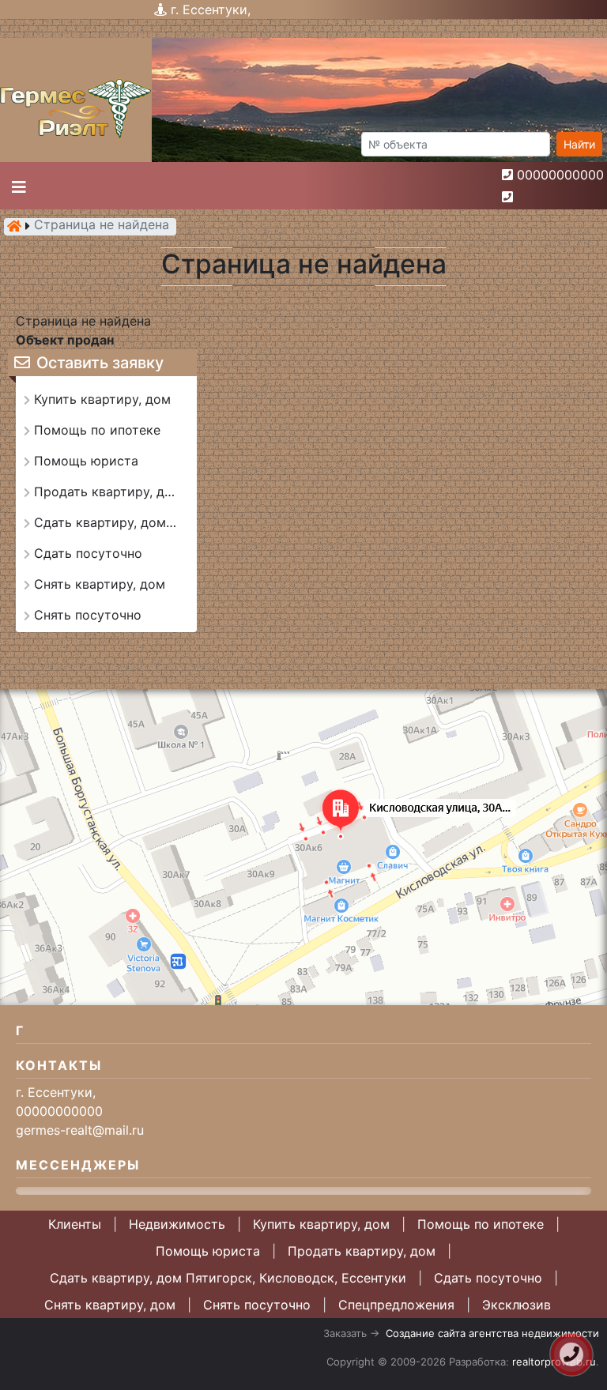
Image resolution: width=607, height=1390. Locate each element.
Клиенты (74, 1224)
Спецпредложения (396, 1305)
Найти (579, 144)
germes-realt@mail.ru (80, 1130)
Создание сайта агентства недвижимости (492, 1333)
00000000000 (560, 175)
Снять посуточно (257, 1305)
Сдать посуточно (488, 1278)
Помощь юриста (208, 1251)
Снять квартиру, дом (109, 1305)
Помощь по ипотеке (480, 1224)
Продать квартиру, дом (361, 1251)
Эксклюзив (516, 1305)
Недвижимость (177, 1224)
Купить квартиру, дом (321, 1224)
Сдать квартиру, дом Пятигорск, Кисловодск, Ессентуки (228, 1278)
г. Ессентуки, (211, 9)
